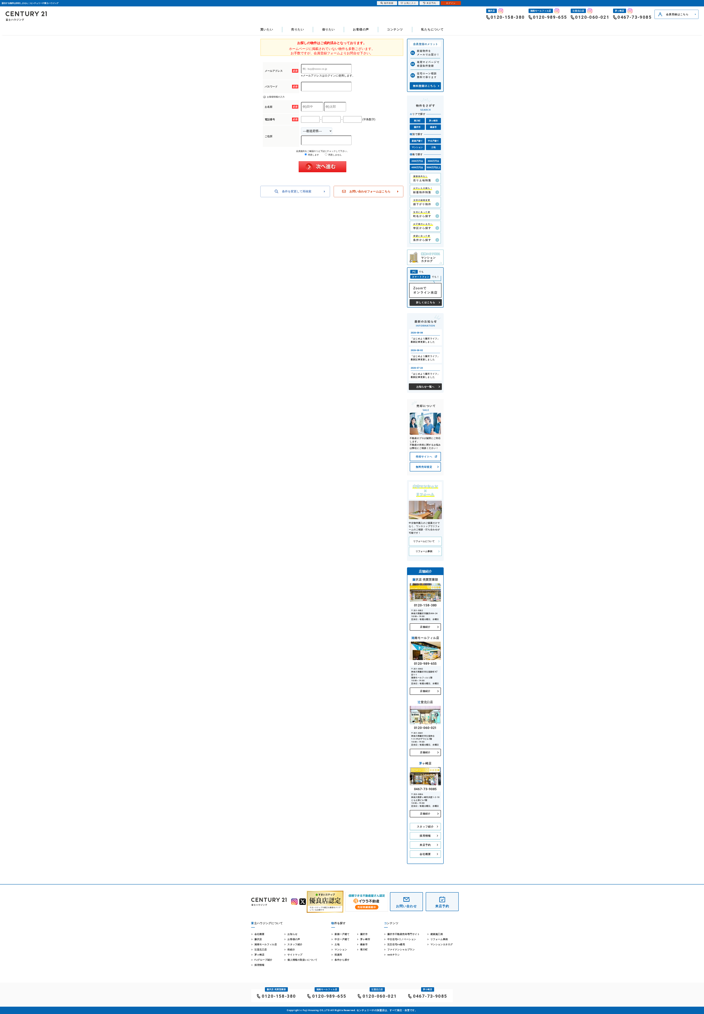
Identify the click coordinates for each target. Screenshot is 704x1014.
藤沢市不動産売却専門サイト (403, 934)
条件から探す (342, 959)
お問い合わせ (406, 906)
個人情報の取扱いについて (302, 959)
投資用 (338, 954)
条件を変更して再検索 (296, 191)
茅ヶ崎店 (259, 954)
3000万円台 (433, 161)
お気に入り (410, 3)
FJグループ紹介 (263, 959)
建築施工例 (436, 934)
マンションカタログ (441, 944)
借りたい (328, 29)
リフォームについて (424, 541)
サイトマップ (294, 954)
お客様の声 (361, 29)
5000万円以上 (433, 167)
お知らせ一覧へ (425, 386)
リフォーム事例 (424, 551)
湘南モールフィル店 (265, 944)
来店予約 (425, 844)
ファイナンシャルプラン (401, 949)
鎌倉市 (433, 127)
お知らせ (292, 934)
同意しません (335, 155)
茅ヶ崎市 (433, 120)
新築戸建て (417, 141)
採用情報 (425, 835)
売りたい (297, 29)
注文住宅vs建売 (396, 944)
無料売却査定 (424, 466)
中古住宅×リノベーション (401, 939)
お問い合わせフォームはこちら (369, 191)
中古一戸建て (342, 939)
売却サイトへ (424, 456)
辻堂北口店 (260, 949)
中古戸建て (433, 141)
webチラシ (393, 954)
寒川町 (417, 120)
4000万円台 (417, 167)
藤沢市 (417, 127)
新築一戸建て (342, 934)
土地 (433, 147)
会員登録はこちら (677, 14)
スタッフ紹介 (425, 826)
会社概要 (425, 854)
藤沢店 (258, 939)
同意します (313, 155)
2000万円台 (417, 161)
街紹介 (291, 949)
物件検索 (388, 3)
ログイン (451, 3)
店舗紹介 (425, 626)
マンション (417, 147)
